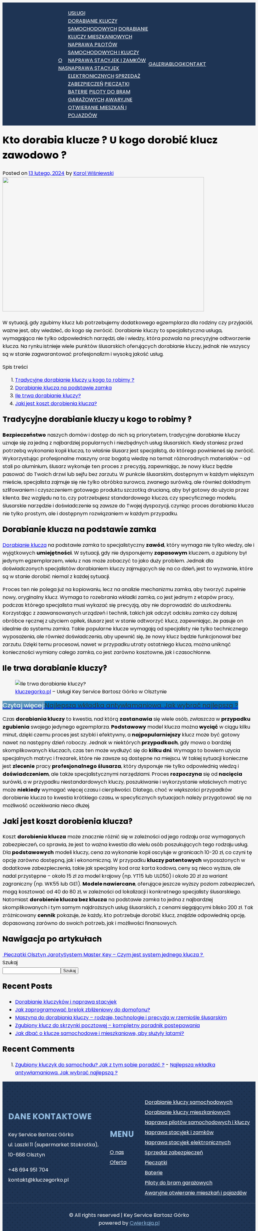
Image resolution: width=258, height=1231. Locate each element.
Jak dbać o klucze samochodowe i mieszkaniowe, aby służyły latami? (99, 1033)
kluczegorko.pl (33, 691)
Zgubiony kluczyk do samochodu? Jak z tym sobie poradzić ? (90, 1064)
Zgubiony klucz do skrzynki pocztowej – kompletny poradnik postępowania (107, 1025)
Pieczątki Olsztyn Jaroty (33, 954)
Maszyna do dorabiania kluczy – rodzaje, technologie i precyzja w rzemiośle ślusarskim (121, 1017)
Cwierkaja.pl (145, 1223)
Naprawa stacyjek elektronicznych (188, 1142)
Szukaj (10, 962)
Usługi (76, 13)
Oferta (118, 1162)
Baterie (78, 91)
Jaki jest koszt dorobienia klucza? (56, 403)
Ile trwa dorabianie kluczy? (48, 395)
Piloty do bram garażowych (178, 1182)
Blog (175, 64)
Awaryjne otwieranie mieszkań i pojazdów (100, 107)
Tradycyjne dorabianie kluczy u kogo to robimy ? (74, 379)
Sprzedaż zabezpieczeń (174, 1152)
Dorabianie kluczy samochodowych (189, 1102)
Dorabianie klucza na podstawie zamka (63, 387)
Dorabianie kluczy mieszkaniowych (187, 1112)
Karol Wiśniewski (93, 173)
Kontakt (194, 64)
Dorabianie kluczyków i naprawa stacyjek (66, 1001)
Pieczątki (116, 83)
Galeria (159, 64)
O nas (63, 64)
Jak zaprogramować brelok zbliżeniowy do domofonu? (82, 1009)
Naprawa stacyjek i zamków (107, 60)
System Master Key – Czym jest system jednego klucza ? (134, 954)
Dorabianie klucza (25, 545)
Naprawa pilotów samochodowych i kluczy (197, 1122)
